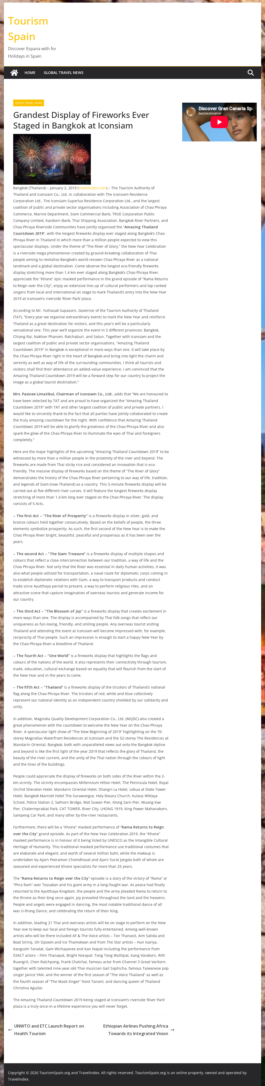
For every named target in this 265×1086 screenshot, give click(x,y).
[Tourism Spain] (14, 72)
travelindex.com (92, 187)
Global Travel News (63, 72)
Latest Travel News (28, 103)
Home (30, 72)
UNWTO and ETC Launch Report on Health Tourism (49, 1029)
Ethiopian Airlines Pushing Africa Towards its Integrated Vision (135, 1029)
